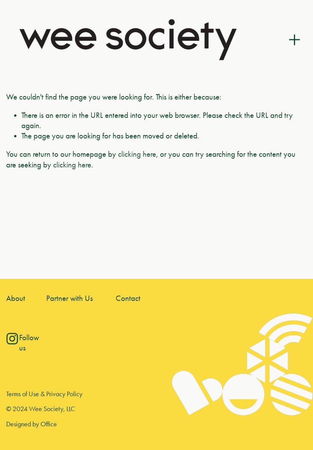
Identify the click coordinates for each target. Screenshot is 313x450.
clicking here (137, 154)
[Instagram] (12, 339)
